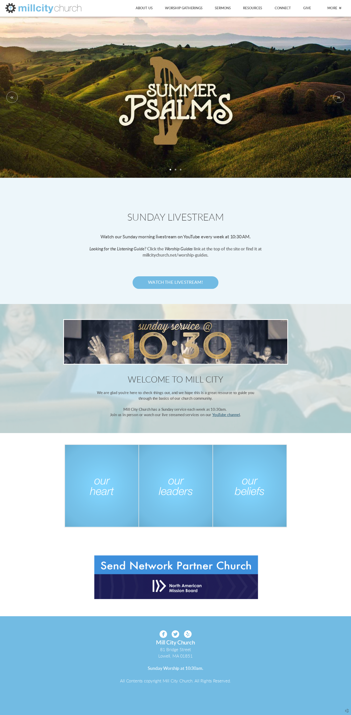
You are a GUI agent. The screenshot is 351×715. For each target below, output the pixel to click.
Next (339, 97)
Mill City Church (175, 642)
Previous (12, 97)
